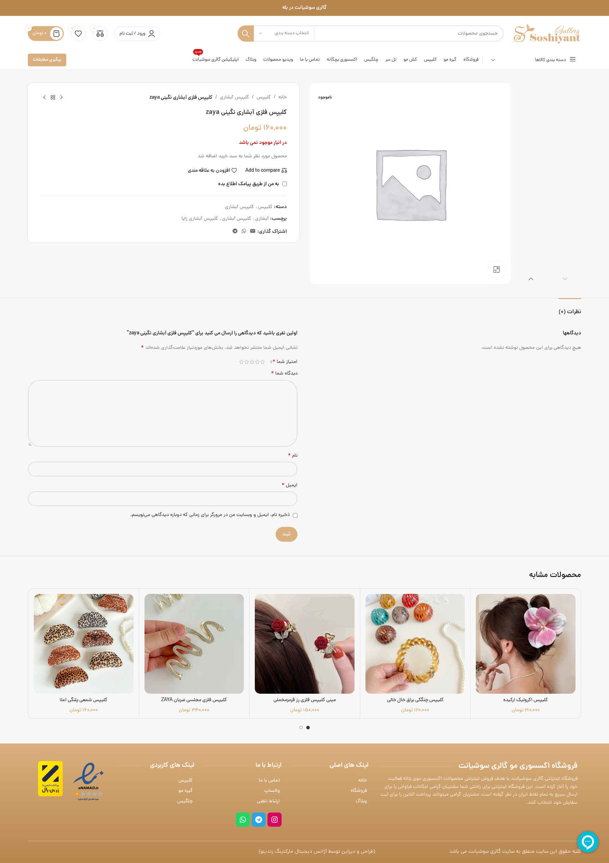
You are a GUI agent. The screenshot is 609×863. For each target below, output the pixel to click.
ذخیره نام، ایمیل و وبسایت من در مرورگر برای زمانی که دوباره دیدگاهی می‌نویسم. (210, 515)
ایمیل (289, 486)
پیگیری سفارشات (47, 59)
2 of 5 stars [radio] (257, 361)
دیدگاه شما (284, 374)
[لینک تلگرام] (235, 231)
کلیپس (264, 97)
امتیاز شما (284, 362)
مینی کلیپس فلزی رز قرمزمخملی (304, 700)
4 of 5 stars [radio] (246, 361)
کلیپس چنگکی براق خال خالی (415, 700)
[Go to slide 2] (301, 727)
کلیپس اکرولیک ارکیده (525, 700)
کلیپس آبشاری (234, 97)
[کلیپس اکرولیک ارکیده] (526, 644)
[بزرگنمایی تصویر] (496, 270)
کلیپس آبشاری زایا (200, 219)
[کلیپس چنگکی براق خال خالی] (415, 644)
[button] (565, 278)
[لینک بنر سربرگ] (304, 8)
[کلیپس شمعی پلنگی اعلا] (84, 644)
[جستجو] (246, 33)
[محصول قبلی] (61, 97)
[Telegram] (259, 820)
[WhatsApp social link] (244, 231)
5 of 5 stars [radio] (241, 361)
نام (292, 456)
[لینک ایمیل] (252, 231)
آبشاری (262, 219)
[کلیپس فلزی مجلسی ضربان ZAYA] (194, 644)
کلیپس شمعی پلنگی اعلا (83, 700)
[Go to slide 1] (308, 727)
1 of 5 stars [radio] (262, 361)
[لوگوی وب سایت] (546, 34)
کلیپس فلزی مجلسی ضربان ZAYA (194, 700)
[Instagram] (274, 820)
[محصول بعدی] (44, 97)
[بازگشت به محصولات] (53, 97)
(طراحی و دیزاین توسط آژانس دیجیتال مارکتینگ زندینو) (317, 852)
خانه (282, 97)
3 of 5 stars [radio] (251, 361)
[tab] (570, 309)
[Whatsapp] (243, 820)
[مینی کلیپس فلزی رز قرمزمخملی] (305, 644)
